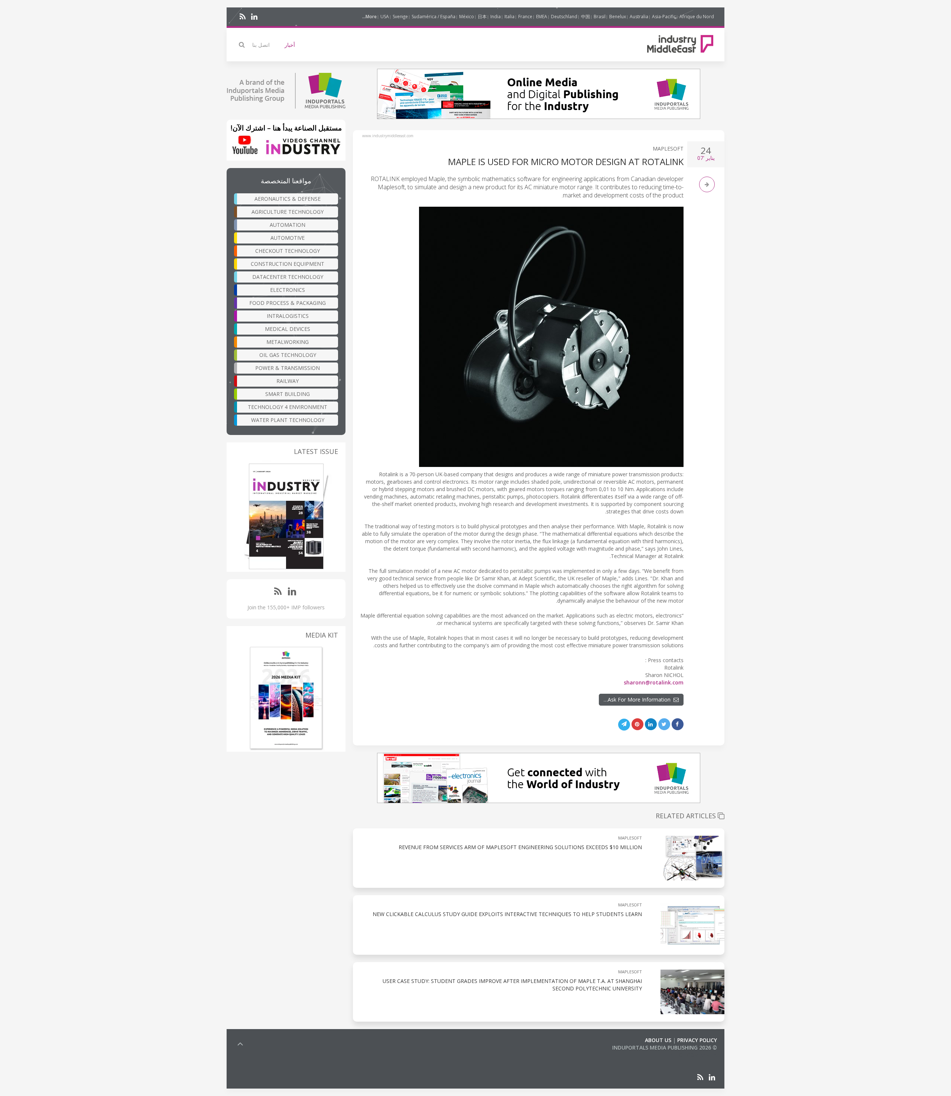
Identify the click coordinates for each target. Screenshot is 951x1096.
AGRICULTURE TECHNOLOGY (287, 211)
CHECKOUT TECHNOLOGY (287, 250)
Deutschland (564, 16)
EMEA (541, 16)
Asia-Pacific (664, 16)
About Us (658, 1040)
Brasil (600, 16)
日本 (482, 16)
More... (369, 16)
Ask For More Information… (639, 699)
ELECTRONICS (287, 289)
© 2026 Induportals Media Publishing (664, 1047)
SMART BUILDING (287, 393)
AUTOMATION (287, 224)
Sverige (400, 16)
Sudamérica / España (433, 16)
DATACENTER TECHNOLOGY (287, 276)
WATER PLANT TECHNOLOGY (287, 419)
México (466, 16)
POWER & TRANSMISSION (287, 367)
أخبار (290, 44)
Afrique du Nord (696, 16)
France (525, 16)
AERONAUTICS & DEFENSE (287, 198)
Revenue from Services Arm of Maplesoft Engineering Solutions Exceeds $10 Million (520, 847)
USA (384, 16)
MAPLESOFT (668, 148)
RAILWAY (287, 380)
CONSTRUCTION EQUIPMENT (287, 263)
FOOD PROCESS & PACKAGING (287, 302)
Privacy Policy (697, 1040)
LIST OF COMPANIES (691, 1054)
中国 (585, 16)
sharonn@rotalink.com (654, 682)
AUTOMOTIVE (287, 237)
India (495, 16)
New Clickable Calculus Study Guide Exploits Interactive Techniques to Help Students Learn (507, 914)
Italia (509, 16)
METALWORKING (287, 341)
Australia (639, 16)
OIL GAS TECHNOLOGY (287, 354)
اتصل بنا (261, 44)
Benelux (617, 16)
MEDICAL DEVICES (287, 328)
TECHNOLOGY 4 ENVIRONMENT (287, 406)
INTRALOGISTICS (288, 315)
